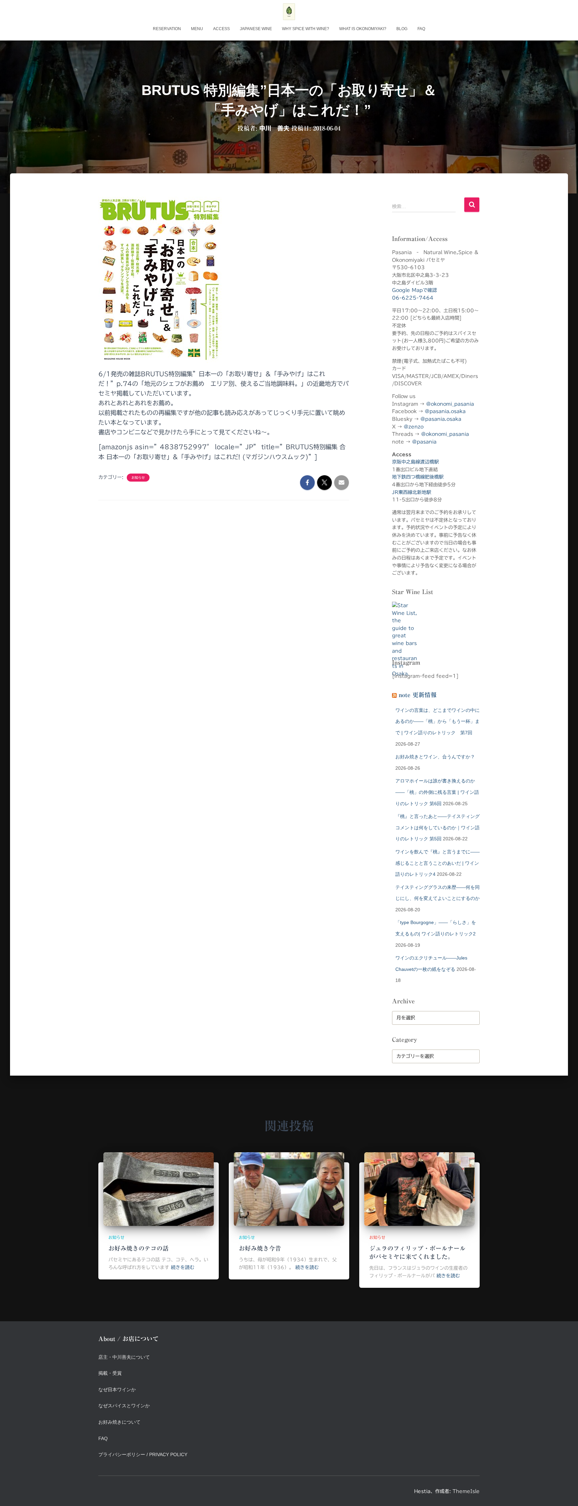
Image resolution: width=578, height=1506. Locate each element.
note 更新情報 (418, 695)
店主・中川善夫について (124, 1357)
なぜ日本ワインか (117, 1389)
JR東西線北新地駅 (411, 492)
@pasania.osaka (445, 411)
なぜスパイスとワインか (124, 1405)
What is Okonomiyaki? (362, 28)
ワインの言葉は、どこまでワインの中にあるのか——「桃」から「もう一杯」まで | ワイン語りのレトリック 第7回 (437, 721)
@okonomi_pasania (450, 404)
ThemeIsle (466, 1491)
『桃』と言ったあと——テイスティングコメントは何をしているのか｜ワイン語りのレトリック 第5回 (437, 827)
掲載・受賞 (110, 1373)
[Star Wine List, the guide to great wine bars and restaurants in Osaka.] (404, 625)
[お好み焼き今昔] (289, 1188)
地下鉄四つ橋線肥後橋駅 (418, 477)
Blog (401, 28)
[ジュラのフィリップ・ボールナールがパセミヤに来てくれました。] (419, 1188)
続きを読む (182, 1267)
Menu (197, 28)
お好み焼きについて (119, 1422)
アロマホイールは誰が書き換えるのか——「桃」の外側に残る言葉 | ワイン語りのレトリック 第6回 (437, 792)
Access (221, 28)
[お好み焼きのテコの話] (158, 1188)
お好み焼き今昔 (260, 1248)
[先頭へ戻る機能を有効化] (564, 1492)
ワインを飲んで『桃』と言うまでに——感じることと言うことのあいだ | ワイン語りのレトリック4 (437, 863)
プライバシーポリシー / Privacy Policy (142, 1454)
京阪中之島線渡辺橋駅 (415, 461)
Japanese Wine (256, 28)
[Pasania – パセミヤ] (289, 11)
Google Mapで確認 (414, 290)
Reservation (167, 28)
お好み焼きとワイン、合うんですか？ (435, 756)
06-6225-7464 (413, 298)
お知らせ (138, 477)
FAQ (421, 28)
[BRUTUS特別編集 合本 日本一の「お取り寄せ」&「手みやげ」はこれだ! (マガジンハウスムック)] (160, 280)
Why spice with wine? (305, 28)
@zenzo (413, 426)
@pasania (424, 441)
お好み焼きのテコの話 (138, 1248)
